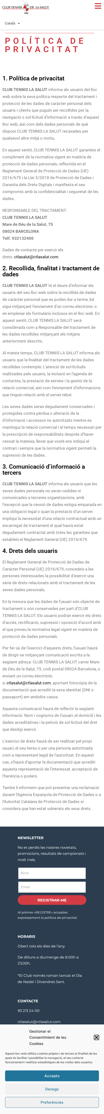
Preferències (52, 1102)
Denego (52, 1089)
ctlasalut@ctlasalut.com (36, 256)
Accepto (52, 1076)
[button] (96, 1037)
